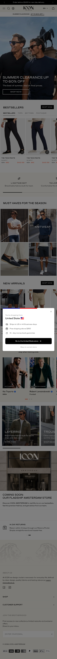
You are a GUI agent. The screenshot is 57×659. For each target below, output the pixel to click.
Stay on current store (28, 347)
